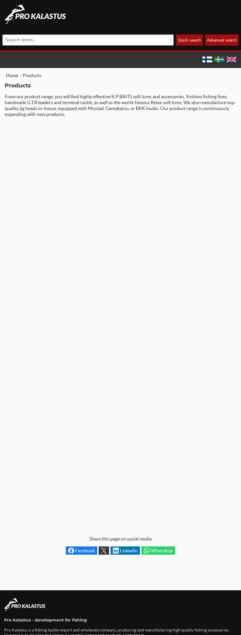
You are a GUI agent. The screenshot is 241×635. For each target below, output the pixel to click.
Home (12, 75)
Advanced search (222, 40)
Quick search (189, 40)
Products (32, 75)
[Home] (35, 22)
